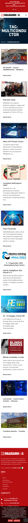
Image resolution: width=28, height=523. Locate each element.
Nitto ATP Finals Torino (13, 142)
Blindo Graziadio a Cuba (13, 357)
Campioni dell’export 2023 (12, 184)
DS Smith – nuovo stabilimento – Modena (13, 69)
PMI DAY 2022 (9, 100)
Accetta (10, 520)
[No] (26, 514)
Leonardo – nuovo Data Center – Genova (13, 400)
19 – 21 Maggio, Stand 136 (14, 316)
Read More (7, 75)
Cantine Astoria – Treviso (14, 431)
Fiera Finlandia (9, 229)
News (4, 477)
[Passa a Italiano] (13, 9)
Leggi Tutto (16, 520)
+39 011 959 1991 (14, 2)
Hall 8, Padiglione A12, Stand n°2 (12, 271)
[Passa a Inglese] (16, 9)
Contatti (5, 489)
